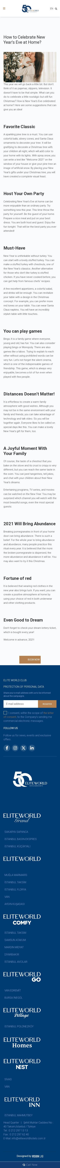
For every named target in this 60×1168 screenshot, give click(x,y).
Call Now (31, 1164)
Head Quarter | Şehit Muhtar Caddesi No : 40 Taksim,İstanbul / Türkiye (28, 1124)
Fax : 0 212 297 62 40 (16, 1134)
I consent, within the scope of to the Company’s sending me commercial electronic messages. (29, 716)
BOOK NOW (34, 659)
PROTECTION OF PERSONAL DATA (24, 686)
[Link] (4, 8)
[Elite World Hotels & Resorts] (56, 9)
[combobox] (51, 9)
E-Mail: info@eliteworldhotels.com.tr (25, 1138)
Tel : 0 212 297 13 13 (16, 1130)
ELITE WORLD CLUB (15, 680)
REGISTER (47, 704)
